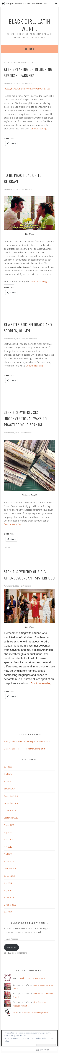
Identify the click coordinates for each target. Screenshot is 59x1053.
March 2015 (9, 861)
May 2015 (8, 846)
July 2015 (8, 832)
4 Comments (27, 84)
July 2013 (8, 912)
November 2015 (11, 803)
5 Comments (27, 189)
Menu (31, 49)
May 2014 (8, 890)
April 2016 (8, 774)
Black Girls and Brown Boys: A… (33, 978)
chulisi (15, 1012)
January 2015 (9, 876)
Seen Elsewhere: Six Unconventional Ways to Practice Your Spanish (25, 418)
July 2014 (8, 883)
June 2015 (8, 839)
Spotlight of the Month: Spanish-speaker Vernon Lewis (27, 741)
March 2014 (9, 897)
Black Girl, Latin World (29, 25)
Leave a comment (29, 339)
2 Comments (26, 586)
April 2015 (8, 854)
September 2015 (11, 817)
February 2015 (10, 868)
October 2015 (10, 810)
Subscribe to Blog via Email (29, 923)
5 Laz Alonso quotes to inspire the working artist (24, 748)
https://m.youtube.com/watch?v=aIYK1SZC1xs (27, 88)
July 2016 (8, 767)
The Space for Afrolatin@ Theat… (35, 1012)
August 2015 (9, 825)
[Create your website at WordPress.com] (29, 3)
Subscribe (11, 947)
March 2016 (9, 781)
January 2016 (9, 788)
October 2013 (10, 904)
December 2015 (11, 796)
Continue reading (39, 128)
